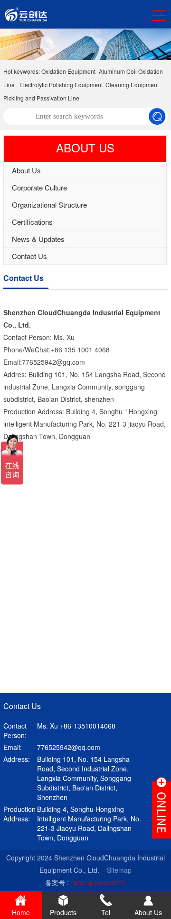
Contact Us (29, 256)
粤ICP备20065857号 (99, 883)
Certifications (32, 222)
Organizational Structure (49, 205)
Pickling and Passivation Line (41, 98)
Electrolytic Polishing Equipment (61, 84)
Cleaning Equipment (132, 84)
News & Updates (38, 239)
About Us (26, 170)
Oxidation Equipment (68, 71)
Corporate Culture (39, 187)
